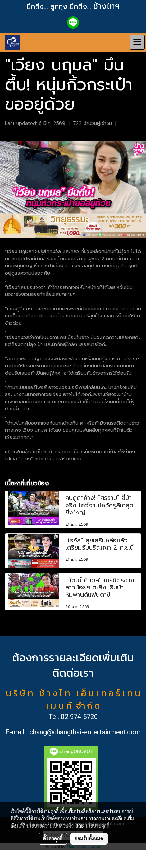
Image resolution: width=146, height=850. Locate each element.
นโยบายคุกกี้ (97, 825)
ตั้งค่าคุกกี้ (52, 838)
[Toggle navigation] (137, 42)
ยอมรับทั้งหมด (89, 838)
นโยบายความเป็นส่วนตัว (50, 825)
